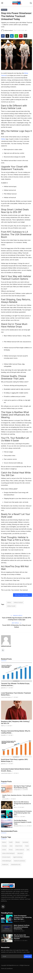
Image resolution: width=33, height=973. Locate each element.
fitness (10, 849)
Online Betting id (6, 861)
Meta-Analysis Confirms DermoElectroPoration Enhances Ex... (21, 927)
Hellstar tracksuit (18, 602)
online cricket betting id (8, 853)
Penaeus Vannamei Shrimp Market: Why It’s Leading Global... (15, 732)
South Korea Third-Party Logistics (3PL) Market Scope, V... (14, 760)
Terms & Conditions (7, 968)
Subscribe (28, 956)
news (11, 846)
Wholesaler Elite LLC (18, 825)
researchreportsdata (5, 697)
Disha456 (3, 735)
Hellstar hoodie (11, 606)
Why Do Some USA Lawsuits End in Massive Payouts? (21, 936)
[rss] (3, 907)
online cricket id (20, 849)
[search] (31, 3)
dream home (18, 846)
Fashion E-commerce (19, 861)
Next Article (15, 623)
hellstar (9, 602)
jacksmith (3, 687)
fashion (4, 842)
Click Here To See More (21, 595)
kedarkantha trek (15, 864)
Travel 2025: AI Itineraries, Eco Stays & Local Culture (16, 626)
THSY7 (2, 725)
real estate (25, 842)
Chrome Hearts (6, 857)
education (20, 853)
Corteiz (4, 849)
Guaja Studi (16, 940)
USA (28, 849)
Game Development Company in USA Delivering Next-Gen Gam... (23, 812)
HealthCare (5, 864)
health (10, 842)
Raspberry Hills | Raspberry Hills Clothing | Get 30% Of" (15, 722)
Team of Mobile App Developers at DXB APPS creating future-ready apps (16, 618)
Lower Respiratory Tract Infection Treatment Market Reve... (16, 694)
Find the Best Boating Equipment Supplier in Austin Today (22, 822)
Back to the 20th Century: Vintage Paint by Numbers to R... (22, 803)
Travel (26, 846)
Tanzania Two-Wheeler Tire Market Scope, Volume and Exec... (15, 684)
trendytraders (17, 789)
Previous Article (17, 615)
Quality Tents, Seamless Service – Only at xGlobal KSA (17, 796)
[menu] (2, 3)
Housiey (4, 846)
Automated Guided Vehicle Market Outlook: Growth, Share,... (15, 770)
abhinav (16, 816)
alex (15, 807)
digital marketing (17, 857)
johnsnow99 (5, 799)
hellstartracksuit (6, 646)
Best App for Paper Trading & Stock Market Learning (22, 786)
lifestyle (18, 842)
